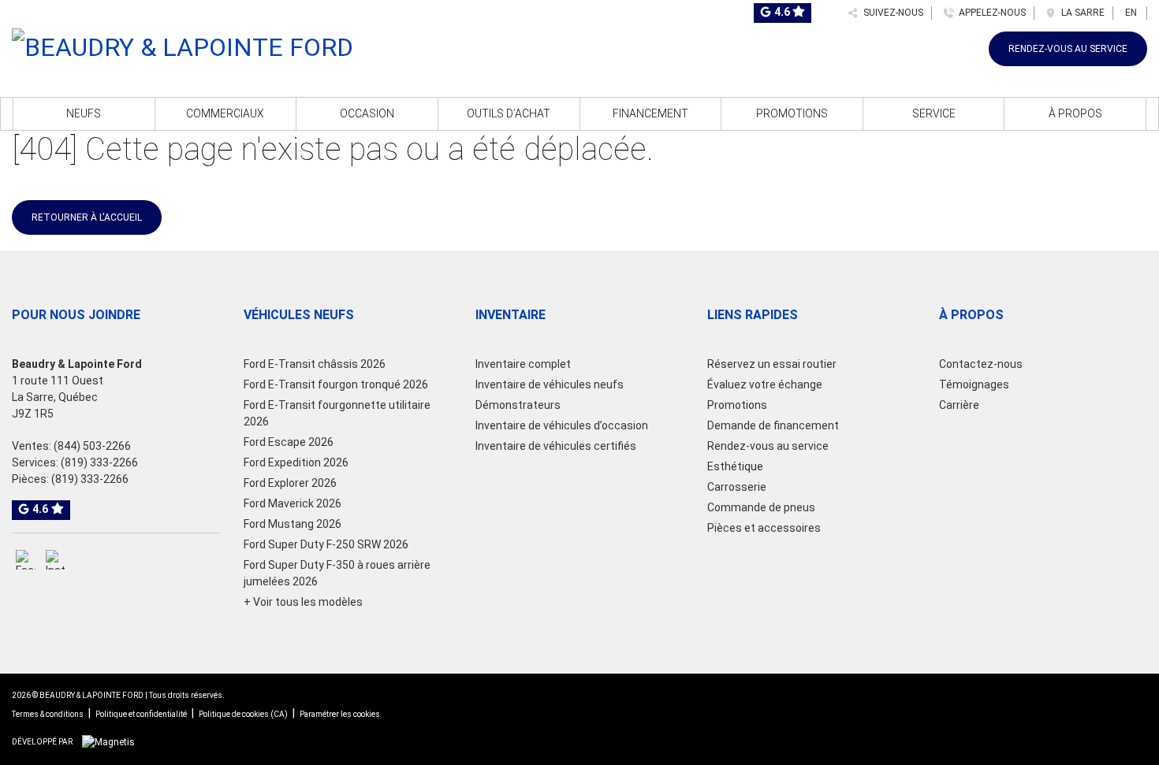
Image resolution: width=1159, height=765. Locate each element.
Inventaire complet (523, 364)
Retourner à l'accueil (87, 217)
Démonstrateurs (518, 405)
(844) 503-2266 (92, 446)
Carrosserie (736, 487)
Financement (650, 113)
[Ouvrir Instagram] (55, 560)
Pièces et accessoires (764, 528)
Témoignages (974, 384)
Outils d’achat (508, 113)
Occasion (367, 113)
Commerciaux (225, 113)
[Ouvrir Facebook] (25, 560)
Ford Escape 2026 (289, 442)
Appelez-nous (990, 12)
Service (934, 113)
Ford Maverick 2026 (292, 503)
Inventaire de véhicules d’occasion (561, 425)
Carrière (959, 405)
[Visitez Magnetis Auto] (112, 741)
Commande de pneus (761, 507)
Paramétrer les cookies (340, 714)
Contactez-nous (981, 364)
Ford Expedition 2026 (296, 462)
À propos (1075, 113)
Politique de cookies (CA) (243, 714)
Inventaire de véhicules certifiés (555, 446)
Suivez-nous (891, 12)
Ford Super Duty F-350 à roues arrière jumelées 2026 (337, 573)
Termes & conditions (48, 714)
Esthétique (735, 466)
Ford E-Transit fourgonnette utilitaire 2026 (337, 413)
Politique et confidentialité (141, 714)
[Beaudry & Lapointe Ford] (182, 45)
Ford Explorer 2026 (290, 483)
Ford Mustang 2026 (292, 524)
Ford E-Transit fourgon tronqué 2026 (336, 384)
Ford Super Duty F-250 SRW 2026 (326, 544)
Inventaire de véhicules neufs (549, 384)
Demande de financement (773, 425)
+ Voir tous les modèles (303, 602)
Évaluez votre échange (764, 384)
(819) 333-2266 (99, 462)
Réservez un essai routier (772, 364)
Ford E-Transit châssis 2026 (315, 364)
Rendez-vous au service (1067, 48)
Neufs (83, 113)
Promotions (792, 113)
